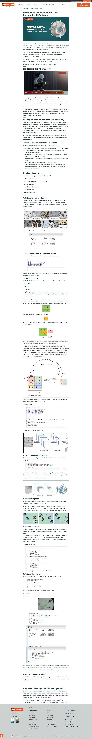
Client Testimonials (51, 722)
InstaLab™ (40, 64)
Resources (36, 4)
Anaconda (27, 148)
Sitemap (79, 736)
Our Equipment (50, 717)
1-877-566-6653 (71, 710)
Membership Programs (34, 726)
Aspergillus (57, 128)
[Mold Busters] (8, 4)
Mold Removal (32, 717)
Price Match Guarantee (52, 726)
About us (44, 4)
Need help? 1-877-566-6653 (76, 1)
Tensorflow (28, 158)
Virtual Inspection (33, 710)
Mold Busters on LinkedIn (71, 726)
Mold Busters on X (69, 726)
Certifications (50, 715)
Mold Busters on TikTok (77, 726)
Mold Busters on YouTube (75, 726)
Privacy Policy (73, 736)
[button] (1, 735)
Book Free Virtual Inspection (84, 4)
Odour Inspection (33, 722)
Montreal (43, 61)
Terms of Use (66, 736)
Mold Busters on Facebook (68, 726)
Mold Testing (32, 715)
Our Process (49, 719)
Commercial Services (33, 728)
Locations (28, 4)
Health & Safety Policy (58, 736)
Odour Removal (32, 724)
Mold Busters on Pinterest (66, 726)
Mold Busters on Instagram (73, 726)
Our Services (20, 4)
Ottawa (50, 61)
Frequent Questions (51, 724)
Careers (48, 710)
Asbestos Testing (33, 719)
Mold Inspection (32, 713)
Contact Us (51, 4)
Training (49, 713)
